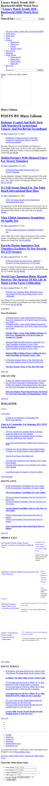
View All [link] (4, 371)
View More (5, 662)
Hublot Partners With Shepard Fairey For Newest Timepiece (24, 159)
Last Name (10, 770)
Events (13, 46)
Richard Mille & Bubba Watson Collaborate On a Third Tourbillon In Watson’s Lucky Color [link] (26, 354)
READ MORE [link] (12, 153)
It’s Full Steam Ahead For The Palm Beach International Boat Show (23, 189)
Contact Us (10, 739)
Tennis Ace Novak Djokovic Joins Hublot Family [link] (20, 456)
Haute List (14, 44)
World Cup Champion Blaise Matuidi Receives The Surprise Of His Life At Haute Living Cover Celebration (24, 279)
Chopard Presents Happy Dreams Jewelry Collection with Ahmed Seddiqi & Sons (41, 546)
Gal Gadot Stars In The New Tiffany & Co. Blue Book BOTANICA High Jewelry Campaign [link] (25, 695)
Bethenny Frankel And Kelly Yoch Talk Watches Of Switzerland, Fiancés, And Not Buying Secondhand (24, 125)
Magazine (9, 53)
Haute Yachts (15, 61)
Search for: (8, 18)
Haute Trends (11, 55)
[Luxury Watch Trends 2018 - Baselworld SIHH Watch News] (24, 758)
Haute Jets (14, 64)
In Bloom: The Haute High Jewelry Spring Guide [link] (25, 678)
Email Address (11, 772)
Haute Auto (14, 59)
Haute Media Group (22, 752)
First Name (10, 767)
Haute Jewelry (15, 57)
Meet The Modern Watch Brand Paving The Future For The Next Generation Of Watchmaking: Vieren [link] (27, 393)
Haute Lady (14, 42)
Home (3, 74)
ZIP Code (9, 775)
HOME (8, 735)
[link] (24, 12)
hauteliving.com (12, 746)
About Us (9, 737)
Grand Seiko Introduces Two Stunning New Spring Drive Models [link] (24, 472)
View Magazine (7, 477)
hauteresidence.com (13, 743)
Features (9, 40)
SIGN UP (9, 66)
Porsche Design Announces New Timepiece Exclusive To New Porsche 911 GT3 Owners (23, 248)
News (8, 38)
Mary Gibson (9, 134)
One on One (10, 51)
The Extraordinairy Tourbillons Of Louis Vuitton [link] (25, 493)
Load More (5, 309)
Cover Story (5, 414)
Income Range (11, 777)
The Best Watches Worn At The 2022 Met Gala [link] (25, 367)
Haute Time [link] (10, 36)
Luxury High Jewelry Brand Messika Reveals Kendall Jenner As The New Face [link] (24, 712)
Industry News (16, 49)
